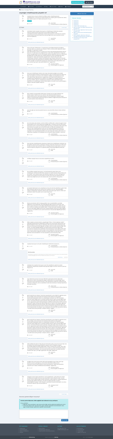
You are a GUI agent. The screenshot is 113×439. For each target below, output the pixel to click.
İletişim (21, 432)
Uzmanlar (39, 6)
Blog (46, 6)
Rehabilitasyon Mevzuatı (44, 429)
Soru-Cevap (53, 6)
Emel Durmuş (60, 257)
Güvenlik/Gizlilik (23, 429)
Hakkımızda (22, 428)
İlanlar (61, 6)
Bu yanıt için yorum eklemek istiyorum (36, 42)
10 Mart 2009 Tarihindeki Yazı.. (80, 26)
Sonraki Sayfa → (65, 27)
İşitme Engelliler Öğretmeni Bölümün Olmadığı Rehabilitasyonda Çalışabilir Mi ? (83, 35)
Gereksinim (76, 20)
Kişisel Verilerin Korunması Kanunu (47, 431)
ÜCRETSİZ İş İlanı (78, 2)
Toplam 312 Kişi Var (81, 432)
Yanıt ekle (65, 420)
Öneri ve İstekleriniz (24, 431)
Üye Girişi (90, 2)
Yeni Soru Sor (82, 13)
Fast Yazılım (90, 437)
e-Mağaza (68, 6)
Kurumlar (31, 6)
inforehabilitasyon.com (62, 429)
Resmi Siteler (42, 428)
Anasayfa (24, 6)
